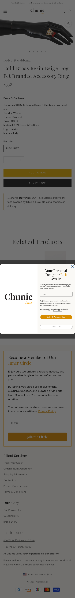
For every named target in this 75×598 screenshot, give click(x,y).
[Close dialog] (72, 266)
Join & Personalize (56, 317)
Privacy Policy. (57, 311)
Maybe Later (56, 327)
